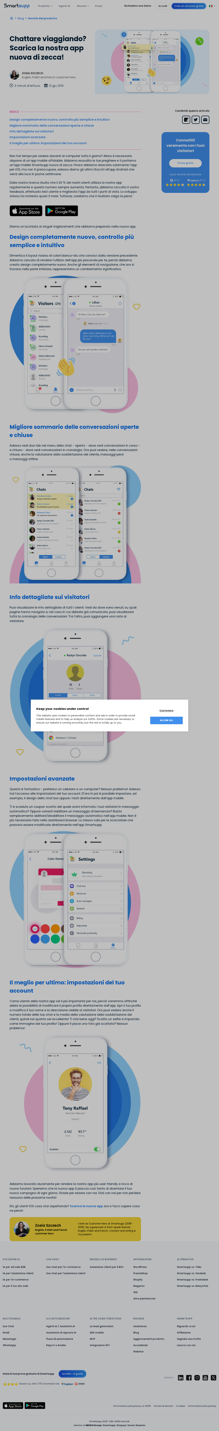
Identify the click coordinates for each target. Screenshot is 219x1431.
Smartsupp (109, 1425)
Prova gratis (185, 163)
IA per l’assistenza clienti (18, 1273)
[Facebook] (186, 120)
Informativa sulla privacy (202, 1406)
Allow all (166, 720)
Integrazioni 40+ (100, 1345)
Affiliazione (184, 1332)
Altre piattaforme (144, 1298)
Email (6, 1332)
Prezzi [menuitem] (98, 6)
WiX (135, 1292)
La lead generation (101, 1326)
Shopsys (121, 1425)
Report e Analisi (56, 1345)
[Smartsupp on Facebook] (189, 1377)
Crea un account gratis (188, 6)
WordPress (140, 1267)
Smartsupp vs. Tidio (189, 1267)
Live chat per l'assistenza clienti (65, 1273)
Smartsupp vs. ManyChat (192, 1286)
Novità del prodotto (42, 18)
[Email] (205, 120)
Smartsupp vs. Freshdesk (192, 1279)
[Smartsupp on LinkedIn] (180, 1377)
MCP (92, 1339)
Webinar (138, 1351)
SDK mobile (97, 1332)
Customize (166, 710)
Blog (21, 18)
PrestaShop (140, 1273)
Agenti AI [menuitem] (64, 6)
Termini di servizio (163, 1406)
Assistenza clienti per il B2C (107, 1267)
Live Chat (8, 1326)
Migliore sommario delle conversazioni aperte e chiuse (52, 126)
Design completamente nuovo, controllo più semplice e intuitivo (60, 120)
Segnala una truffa (189, 1339)
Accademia (140, 1345)
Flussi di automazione (59, 1339)
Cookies (180, 1406)
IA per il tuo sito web (15, 1286)
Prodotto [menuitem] (44, 6)
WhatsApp (9, 1345)
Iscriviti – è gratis (72, 1373)
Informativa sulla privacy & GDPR (132, 1406)
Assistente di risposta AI (61, 1332)
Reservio (140, 1425)
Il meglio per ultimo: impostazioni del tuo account (48, 143)
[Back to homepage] (17, 7)
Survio (131, 1425)
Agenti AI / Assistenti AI (60, 1326)
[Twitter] (196, 120)
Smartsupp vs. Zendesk (191, 1273)
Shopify (138, 1279)
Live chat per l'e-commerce (63, 1267)
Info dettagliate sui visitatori (32, 131)
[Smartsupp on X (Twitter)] (213, 1377)
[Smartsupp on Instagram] (197, 1377)
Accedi (162, 6)
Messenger (9, 1339)
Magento (139, 1286)
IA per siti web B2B (14, 1267)
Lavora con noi (186, 1345)
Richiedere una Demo (137, 6)
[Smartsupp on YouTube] (205, 1377)
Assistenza (140, 1326)
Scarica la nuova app (86, 1206)
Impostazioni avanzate (28, 137)
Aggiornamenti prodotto (148, 1339)
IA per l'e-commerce (16, 1279)
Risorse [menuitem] (81, 6)
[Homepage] (12, 18)
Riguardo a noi (186, 1326)
